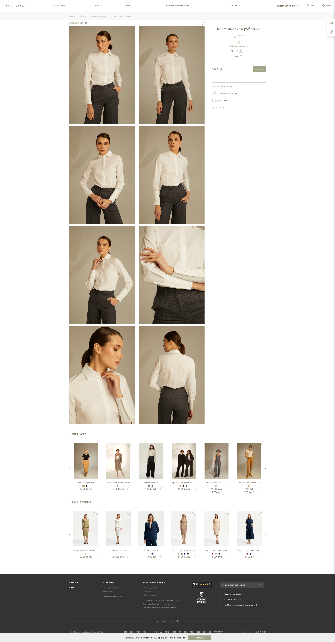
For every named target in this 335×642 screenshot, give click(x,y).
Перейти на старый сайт (112, 596)
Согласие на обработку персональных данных (162, 600)
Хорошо (199, 637)
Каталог (73, 582)
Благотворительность (112, 591)
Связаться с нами (286, 5)
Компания (108, 582)
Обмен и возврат (150, 591)
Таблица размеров (239, 46)
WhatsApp (177, 621)
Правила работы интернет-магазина (157, 604)
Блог (71, 588)
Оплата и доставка (150, 588)
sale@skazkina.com (232, 599)
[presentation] (69, 468)
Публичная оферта (150, 595)
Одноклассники (171, 621)
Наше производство (111, 588)
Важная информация (154, 582)
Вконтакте (157, 621)
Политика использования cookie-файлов (159, 607)
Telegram (164, 621)
